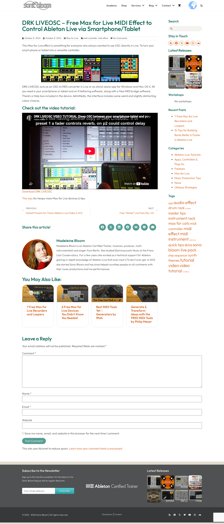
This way (27, 198)
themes (174, 260)
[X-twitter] (181, 43)
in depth (188, 208)
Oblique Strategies (185, 187)
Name (27, 393)
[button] (201, 6)
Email (26, 407)
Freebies (179, 168)
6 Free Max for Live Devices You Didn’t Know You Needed (73, 312)
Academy (111, 5)
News (177, 183)
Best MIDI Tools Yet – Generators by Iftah (106, 312)
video (173, 265)
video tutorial (179, 268)
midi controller (90, 38)
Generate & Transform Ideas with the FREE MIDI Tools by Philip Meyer (142, 314)
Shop (124, 5)
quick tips (176, 244)
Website (27, 420)
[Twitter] (185, 515)
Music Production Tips (187, 178)
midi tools (192, 240)
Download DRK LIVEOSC (37, 191)
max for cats (178, 223)
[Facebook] (176, 43)
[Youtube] (187, 43)
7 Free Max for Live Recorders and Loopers (37, 310)
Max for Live (72, 38)
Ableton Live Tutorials (187, 154)
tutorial (187, 260)
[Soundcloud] (198, 43)
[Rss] (170, 43)
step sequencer (178, 255)
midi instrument (178, 236)
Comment (29, 353)
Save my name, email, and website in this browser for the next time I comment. (72, 433)
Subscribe (64, 490)
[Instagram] (192, 43)
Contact (166, 5)
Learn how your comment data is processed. (96, 448)
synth (192, 255)
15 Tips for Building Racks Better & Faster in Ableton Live (187, 135)
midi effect (103, 38)
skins (188, 245)
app (170, 203)
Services (136, 5)
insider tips (177, 213)
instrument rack (181, 218)
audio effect (185, 202)
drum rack (176, 208)
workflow (186, 272)
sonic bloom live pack (185, 247)
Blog (151, 5)
